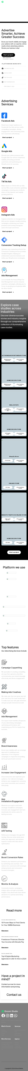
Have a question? (7, 57)
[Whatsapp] (16, 1015)
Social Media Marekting (8, 919)
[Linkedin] (11, 1015)
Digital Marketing (6, 953)
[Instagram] (7, 1015)
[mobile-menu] (26, 2)
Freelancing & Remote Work (9, 936)
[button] (4, 931)
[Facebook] (3, 1015)
